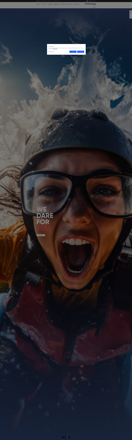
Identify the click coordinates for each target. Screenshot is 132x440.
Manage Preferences (51, 51)
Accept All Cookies (80, 51)
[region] (66, 49)
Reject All (73, 51)
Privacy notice (55, 48)
